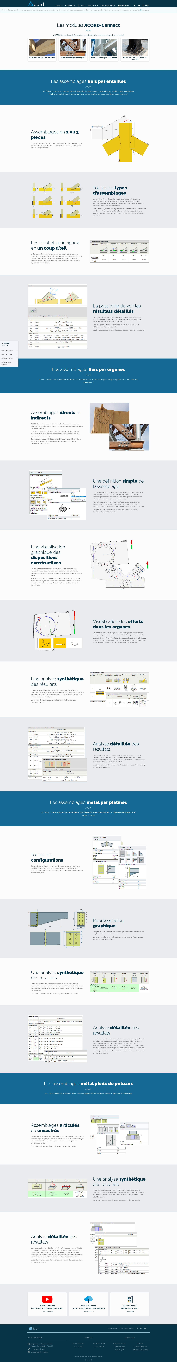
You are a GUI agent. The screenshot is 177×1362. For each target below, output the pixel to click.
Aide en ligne (119, 1350)
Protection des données (140, 1350)
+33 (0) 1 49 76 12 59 (38, 1349)
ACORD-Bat (78, 1347)
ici (141, 10)
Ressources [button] (92, 5)
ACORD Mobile (99, 1347)
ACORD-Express (78, 1343)
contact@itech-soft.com (39, 1352)
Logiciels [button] (58, 5)
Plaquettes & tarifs (119, 1343)
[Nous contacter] (139, 5)
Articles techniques (140, 1347)
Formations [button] (69, 5)
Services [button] (81, 5)
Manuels (140, 1343)
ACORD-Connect (99, 1343)
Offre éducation (119, 1347)
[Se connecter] (143, 5)
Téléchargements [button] (107, 5)
